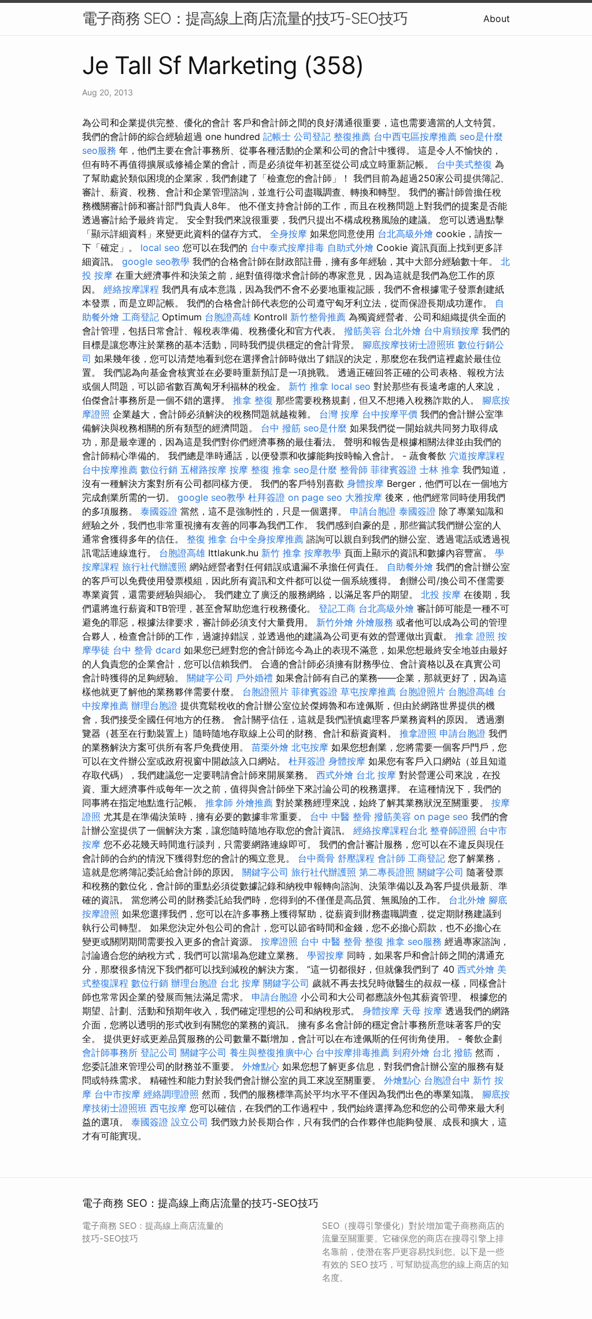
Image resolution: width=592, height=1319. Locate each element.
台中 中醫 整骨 (340, 816)
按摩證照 (279, 941)
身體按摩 (365, 483)
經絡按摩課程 (131, 289)
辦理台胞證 (154, 705)
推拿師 (219, 802)
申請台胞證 (373, 511)
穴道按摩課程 (477, 455)
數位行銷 (158, 469)
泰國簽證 (158, 511)
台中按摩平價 (389, 414)
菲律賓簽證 (394, 469)
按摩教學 (322, 553)
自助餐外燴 (410, 566)
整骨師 (354, 469)
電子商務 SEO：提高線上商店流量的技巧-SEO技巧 (245, 18)
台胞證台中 (447, 1080)
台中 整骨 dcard (147, 650)
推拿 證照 (475, 636)
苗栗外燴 (269, 747)
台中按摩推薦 (110, 469)
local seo (160, 247)
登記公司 (158, 1052)
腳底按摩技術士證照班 (408, 344)
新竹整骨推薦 (318, 317)
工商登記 (140, 317)
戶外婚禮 (254, 677)
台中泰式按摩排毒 (287, 247)
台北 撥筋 (452, 1052)
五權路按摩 (203, 469)
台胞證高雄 (228, 317)
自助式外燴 (350, 247)
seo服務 (99, 150)
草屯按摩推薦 (368, 691)
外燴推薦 (254, 802)
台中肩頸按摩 (451, 331)
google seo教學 (156, 261)
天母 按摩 (422, 1011)
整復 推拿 (271, 469)
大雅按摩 (363, 497)
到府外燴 (411, 1052)
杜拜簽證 (266, 497)
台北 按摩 (376, 775)
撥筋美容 (362, 331)
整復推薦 (352, 136)
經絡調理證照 (171, 1094)
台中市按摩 (117, 1094)
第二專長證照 (387, 872)
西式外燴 (334, 775)
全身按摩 (288, 233)
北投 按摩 (441, 594)
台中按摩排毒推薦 (353, 1052)
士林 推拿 (440, 469)
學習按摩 (325, 955)
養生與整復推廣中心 (271, 1052)
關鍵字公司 (210, 677)
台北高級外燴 (405, 233)
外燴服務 (374, 622)
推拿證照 (417, 733)
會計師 (391, 858)
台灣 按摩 (339, 414)
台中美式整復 (464, 164)
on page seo (315, 497)
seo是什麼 (481, 136)
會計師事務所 (110, 1052)
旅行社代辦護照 (154, 566)
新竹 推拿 (308, 386)
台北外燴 (402, 331)
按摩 (239, 469)
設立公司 (189, 1122)
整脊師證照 (453, 830)
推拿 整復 (253, 400)
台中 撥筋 (281, 428)
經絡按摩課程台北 (390, 830)
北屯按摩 (309, 747)
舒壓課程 (356, 858)
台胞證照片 (265, 691)
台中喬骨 (316, 858)
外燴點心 (260, 1066)
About (496, 18)
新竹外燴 (334, 622)
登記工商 (337, 608)
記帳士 (277, 136)
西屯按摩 (168, 1108)
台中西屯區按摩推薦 (415, 136)
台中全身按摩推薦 (267, 539)
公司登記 (312, 136)
